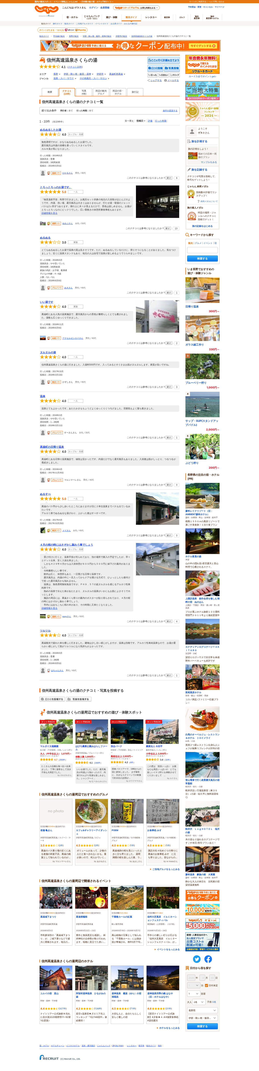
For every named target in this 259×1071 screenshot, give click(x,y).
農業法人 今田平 (154, 746)
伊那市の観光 (121, 36)
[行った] (153, 75)
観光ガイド (69, 23)
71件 (132, 1008)
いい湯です (46, 301)
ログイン (93, 7)
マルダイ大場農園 (49, 746)
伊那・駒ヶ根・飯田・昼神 (77, 74)
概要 (50, 92)
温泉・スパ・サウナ (63, 78)
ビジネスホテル (73, 1046)
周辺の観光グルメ (101, 92)
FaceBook (208, 959)
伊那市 (100, 74)
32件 (167, 760)
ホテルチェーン (57, 1046)
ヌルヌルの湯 (48, 352)
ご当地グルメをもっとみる (166, 869)
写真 (84, 92)
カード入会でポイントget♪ (202, 76)
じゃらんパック (92, 17)
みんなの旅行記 (130, 23)
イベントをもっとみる (168, 949)
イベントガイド (101, 23)
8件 (131, 762)
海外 (197, 17)
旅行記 (135, 92)
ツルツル (45, 630)
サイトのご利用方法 (197, 1)
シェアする (156, 80)
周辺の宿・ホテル (118, 92)
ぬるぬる (45, 237)
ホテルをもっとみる (169, 1027)
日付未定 (213, 985)
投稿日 (140, 120)
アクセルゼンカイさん (72, 338)
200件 (62, 760)
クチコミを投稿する (155, 68)
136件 (98, 1008)
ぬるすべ (45, 494)
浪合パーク (116, 746)
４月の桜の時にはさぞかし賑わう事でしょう (66, 544)
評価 (150, 120)
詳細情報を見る (49, 213)
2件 (61, 845)
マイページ (219, 7)
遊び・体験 (111, 17)
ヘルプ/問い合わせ (216, 1)
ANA (121, 1046)
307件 (62, 1008)
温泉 (42, 396)
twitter (197, 959)
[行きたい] (164, 75)
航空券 (167, 17)
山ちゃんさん (57, 670)
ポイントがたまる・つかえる (51, 30)
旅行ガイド (57, 23)
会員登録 (104, 7)
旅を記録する (199, 169)
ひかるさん (67, 173)
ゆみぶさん (67, 223)
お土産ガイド (116, 23)
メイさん (66, 530)
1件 (132, 845)
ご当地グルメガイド (84, 23)
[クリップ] (175, 75)
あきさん (68, 288)
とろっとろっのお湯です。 (56, 187)
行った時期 (160, 120)
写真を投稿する (172, 68)
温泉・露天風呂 (88, 1046)
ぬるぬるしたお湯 (50, 129)
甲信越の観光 (59, 36)
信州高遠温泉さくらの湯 (141, 36)
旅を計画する (199, 141)
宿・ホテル (44, 1046)
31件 (168, 1008)
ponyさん (66, 616)
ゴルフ (182, 17)
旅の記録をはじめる (202, 226)
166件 (97, 763)
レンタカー (151, 17)
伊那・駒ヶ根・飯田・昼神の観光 (97, 36)
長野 (55, 74)
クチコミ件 (75, 67)
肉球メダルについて (209, 201)
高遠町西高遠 (116, 74)
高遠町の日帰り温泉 (52, 446)
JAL (117, 1046)
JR (113, 1046)
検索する (202, 258)
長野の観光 (73, 36)
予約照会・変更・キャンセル (200, 7)
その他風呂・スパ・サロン (93, 78)
